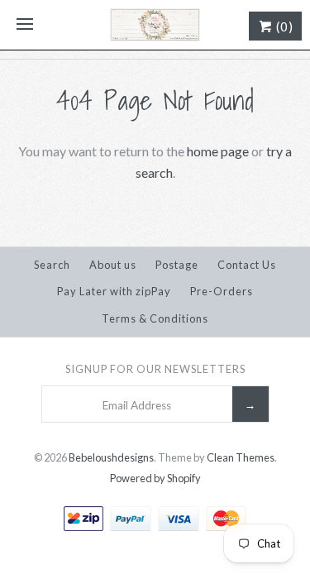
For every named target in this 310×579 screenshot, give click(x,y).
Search (52, 264)
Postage (176, 264)
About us (112, 264)
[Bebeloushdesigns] (155, 24)
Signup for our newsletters (155, 369)
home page (218, 151)
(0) (283, 26)
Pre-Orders (221, 291)
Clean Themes (240, 457)
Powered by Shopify (155, 478)
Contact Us (246, 264)
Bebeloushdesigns (111, 457)
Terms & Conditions (155, 318)
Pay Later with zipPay (114, 291)
